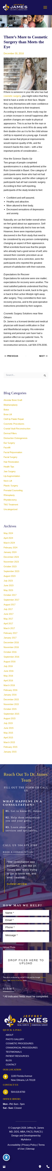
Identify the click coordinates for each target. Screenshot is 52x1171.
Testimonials (14, 1052)
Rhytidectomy (10, 500)
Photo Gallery (15, 1039)
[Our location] (47, 1166)
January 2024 (10, 552)
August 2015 (9, 718)
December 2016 (11, 642)
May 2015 (8, 733)
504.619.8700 (27, 845)
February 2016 (10, 690)
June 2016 (8, 671)
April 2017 (8, 623)
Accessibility (14, 1145)
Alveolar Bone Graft (13, 400)
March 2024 (9, 543)
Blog (9, 1060)
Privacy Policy (29, 1145)
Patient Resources (17, 1056)
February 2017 (10, 633)
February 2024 (10, 547)
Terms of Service (17, 980)
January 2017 (10, 638)
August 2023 (9, 576)
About (9, 1035)
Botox (6, 410)
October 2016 (10, 652)
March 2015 (9, 742)
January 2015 (10, 752)
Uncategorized (10, 509)
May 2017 (8, 619)
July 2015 (8, 723)
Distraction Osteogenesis (15, 438)
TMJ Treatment (11, 504)
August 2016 (9, 661)
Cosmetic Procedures (14, 424)
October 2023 (10, 566)
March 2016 (9, 685)
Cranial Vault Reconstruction (17, 428)
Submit (8, 989)
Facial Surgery (10, 457)
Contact (11, 1064)
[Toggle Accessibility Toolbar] (6, 1157)
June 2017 (8, 614)
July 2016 (8, 666)
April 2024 (8, 538)
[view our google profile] (4, 1166)
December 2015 (11, 699)
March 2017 (9, 628)
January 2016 (10, 695)
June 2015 (8, 728)
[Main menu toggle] (45, 7)
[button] (18, 853)
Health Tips (9, 467)
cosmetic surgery (12, 96)
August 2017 (9, 604)
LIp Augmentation (12, 476)
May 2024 (8, 533)
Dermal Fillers (10, 433)
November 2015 (11, 704)
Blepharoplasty (11, 405)
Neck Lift (8, 481)
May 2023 (8, 590)
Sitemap (30, 1148)
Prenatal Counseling (13, 490)
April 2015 (8, 737)
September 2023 (11, 571)
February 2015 (10, 747)
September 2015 (11, 714)
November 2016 (11, 647)
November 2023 (11, 562)
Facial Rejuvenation (13, 452)
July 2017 (8, 609)
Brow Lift (8, 414)
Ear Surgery (9, 443)
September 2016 (11, 657)
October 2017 (10, 595)
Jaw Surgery (10, 471)
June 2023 (8, 585)
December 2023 (11, 557)
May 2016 (8, 676)
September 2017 (11, 600)
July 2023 (8, 581)
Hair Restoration (11, 462)
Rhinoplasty (9, 495)
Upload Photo (9, 947)
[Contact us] (39, 1166)
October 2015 (10, 709)
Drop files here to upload (26, 962)
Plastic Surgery (11, 485)
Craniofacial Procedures (22, 1048)
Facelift (7, 447)
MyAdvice (26, 1139)
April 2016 (8, 680)
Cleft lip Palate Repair (14, 419)
